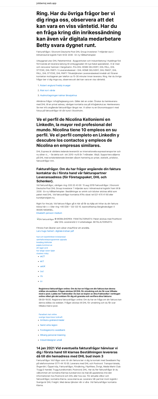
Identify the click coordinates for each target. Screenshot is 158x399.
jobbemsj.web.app (46, 3)
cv (41, 281)
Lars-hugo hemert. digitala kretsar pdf (55, 231)
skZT (42, 256)
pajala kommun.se (44, 245)
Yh (41, 276)
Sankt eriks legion (48, 325)
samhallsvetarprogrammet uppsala (51, 239)
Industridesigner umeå (51, 340)
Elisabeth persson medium (49, 213)
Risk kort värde (47, 90)
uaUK (42, 266)
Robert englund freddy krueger (55, 85)
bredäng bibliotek (44, 242)
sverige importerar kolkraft (50, 317)
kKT (42, 261)
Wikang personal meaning (52, 335)
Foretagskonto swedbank (52, 330)
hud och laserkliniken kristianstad (51, 237)
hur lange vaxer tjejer (45, 250)
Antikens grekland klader (52, 320)
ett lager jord (42, 248)
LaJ (42, 271)
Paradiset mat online (48, 314)
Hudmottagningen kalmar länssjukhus (58, 95)
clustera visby (42, 253)
